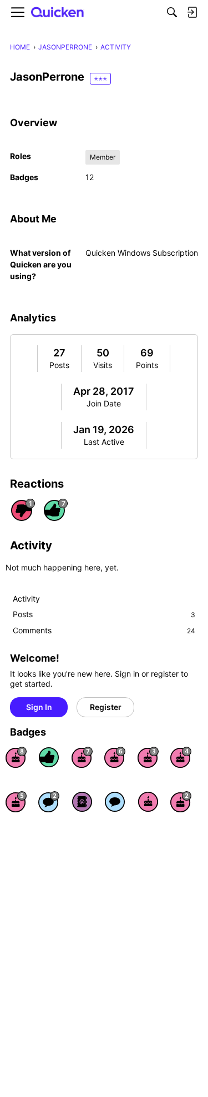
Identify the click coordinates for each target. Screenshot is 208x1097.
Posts (59, 365)
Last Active (104, 441)
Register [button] (105, 707)
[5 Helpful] (48, 757)
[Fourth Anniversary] (180, 757)
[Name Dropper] (82, 801)
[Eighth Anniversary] (16, 757)
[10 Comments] (48, 801)
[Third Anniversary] (148, 757)
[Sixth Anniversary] (114, 757)
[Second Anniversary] (180, 801)
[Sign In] (192, 12)
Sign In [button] (39, 707)
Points (147, 365)
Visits (102, 365)
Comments (104, 630)
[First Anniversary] (148, 801)
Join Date (104, 403)
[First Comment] (114, 801)
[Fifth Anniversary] (16, 801)
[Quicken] (57, 12)
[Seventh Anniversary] (82, 757)
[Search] (172, 12)
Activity (26, 598)
